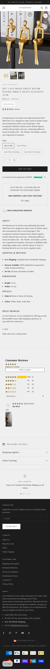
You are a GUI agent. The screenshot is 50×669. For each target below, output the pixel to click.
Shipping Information (10, 564)
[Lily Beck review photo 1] (8, 419)
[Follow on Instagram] (10, 633)
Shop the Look (8, 544)
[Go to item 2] (13, 75)
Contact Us (6, 580)
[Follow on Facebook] (3, 633)
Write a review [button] (25, 370)
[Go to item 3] (21, 75)
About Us (6, 540)
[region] (25, 482)
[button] (7, 109)
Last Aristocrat (9, 84)
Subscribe (11, 526)
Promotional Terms (10, 576)
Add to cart (25, 169)
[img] (17, 404)
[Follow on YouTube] (22, 633)
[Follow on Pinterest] (16, 633)
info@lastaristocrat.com (19, 625)
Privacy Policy (7, 584)
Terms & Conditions (10, 572)
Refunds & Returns (9, 568)
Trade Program (8, 552)
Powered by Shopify (37, 646)
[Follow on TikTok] (29, 633)
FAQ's (4, 548)
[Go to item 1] (5, 75)
